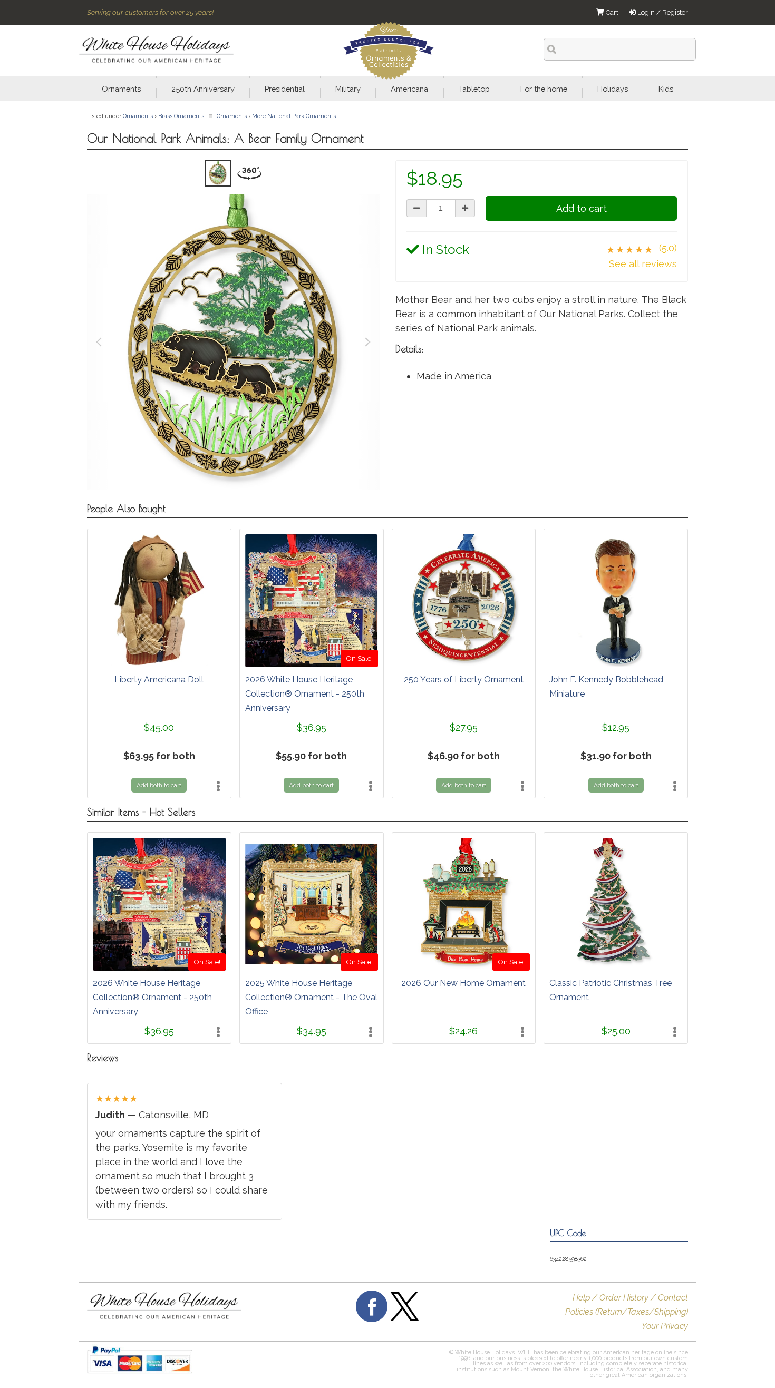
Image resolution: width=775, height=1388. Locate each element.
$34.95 (311, 1031)
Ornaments (138, 116)
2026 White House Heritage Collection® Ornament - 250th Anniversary (304, 694)
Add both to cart (159, 785)
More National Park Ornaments (294, 116)
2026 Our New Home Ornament (463, 983)
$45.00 (159, 727)
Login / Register (662, 12)
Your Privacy (665, 1326)
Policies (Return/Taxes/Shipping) (626, 1312)
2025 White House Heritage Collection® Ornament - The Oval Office (311, 997)
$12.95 (615, 727)
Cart (611, 12)
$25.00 (616, 1031)
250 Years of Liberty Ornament (464, 680)
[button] (371, 1365)
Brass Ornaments (181, 116)
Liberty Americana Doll (159, 680)
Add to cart (581, 208)
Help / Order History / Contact (630, 1298)
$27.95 (464, 727)
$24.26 (463, 1031)
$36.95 (311, 727)
